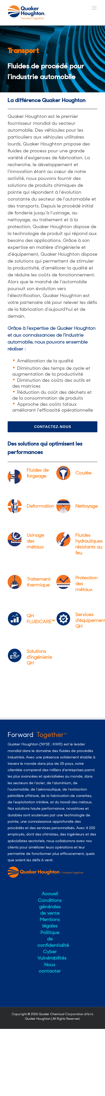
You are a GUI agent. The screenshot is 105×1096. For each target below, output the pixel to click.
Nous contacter (50, 968)
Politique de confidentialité (49, 938)
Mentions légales (50, 922)
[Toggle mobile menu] (94, 7)
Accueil (50, 894)
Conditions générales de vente (50, 906)
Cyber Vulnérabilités (49, 955)
